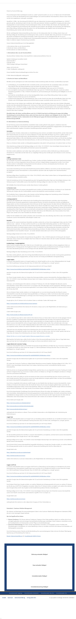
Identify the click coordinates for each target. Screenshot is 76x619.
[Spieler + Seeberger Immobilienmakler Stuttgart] (10, 5)
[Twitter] (2, 28)
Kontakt (4, 597)
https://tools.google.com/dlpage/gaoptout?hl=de (19, 314)
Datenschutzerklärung (20, 597)
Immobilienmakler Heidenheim (32, 593)
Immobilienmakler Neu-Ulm (47, 593)
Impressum (10, 597)
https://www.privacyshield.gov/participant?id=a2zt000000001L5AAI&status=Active (28, 269)
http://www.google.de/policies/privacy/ (17, 409)
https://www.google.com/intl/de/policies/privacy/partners (22, 303)
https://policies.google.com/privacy (16, 455)
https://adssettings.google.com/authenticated (18, 452)
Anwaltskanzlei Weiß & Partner (33, 536)
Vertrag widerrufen (31, 597)
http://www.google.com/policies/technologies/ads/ (20, 406)
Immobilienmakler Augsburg (15, 593)
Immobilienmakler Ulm (61, 593)
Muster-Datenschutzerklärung (14, 536)
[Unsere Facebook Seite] (2, 16)
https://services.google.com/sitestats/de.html (19, 403)
